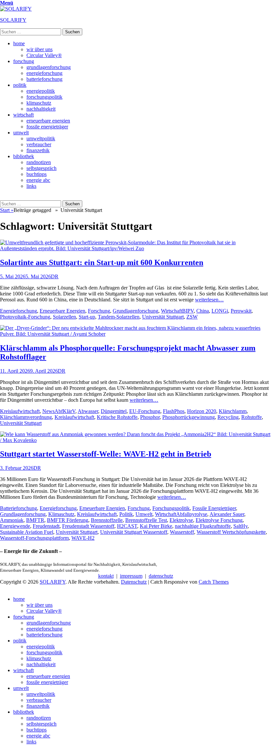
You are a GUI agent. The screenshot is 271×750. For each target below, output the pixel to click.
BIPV (188, 311)
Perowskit (241, 311)
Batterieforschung (18, 508)
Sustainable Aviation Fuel (26, 532)
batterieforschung (44, 79)
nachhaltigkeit (41, 109)
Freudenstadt (46, 526)
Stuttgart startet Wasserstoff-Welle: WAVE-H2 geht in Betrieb (105, 454)
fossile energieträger (47, 126)
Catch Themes (214, 582)
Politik (126, 514)
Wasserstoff (182, 532)
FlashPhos (173, 411)
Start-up (87, 317)
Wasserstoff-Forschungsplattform (34, 538)
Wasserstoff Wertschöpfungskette (231, 532)
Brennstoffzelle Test (146, 520)
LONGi (220, 311)
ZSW (192, 317)
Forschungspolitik (171, 508)
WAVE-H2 (83, 538)
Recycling (228, 417)
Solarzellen (64, 317)
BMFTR (35, 520)
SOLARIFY (13, 20)
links (31, 186)
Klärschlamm (233, 411)
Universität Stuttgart (163, 317)
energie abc (38, 180)
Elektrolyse (181, 520)
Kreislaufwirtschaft (20, 411)
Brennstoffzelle (107, 520)
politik (19, 85)
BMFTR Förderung (67, 520)
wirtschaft (23, 115)
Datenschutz (134, 582)
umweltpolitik (40, 138)
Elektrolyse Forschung (219, 520)
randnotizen (38, 162)
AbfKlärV (65, 411)
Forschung (99, 311)
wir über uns (39, 49)
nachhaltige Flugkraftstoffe (203, 526)
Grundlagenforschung (135, 311)
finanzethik (38, 150)
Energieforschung (18, 311)
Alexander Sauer (227, 514)
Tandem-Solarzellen (118, 317)
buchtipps (36, 174)
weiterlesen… (209, 299)
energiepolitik (40, 91)
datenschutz (161, 576)
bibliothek (23, 156)
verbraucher (38, 144)
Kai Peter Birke (156, 526)
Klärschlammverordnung (26, 417)
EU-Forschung (144, 411)
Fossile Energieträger (214, 508)
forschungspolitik (44, 97)
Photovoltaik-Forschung (25, 317)
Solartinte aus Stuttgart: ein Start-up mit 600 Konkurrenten (101, 262)
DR (54, 276)
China (202, 311)
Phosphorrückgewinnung (188, 417)
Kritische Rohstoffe (117, 417)
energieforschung (44, 73)
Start (7, 210)
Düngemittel (114, 411)
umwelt (21, 132)
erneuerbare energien (48, 120)
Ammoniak (11, 520)
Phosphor (150, 417)
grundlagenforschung (48, 67)
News (48, 411)
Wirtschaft (171, 311)
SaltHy (240, 526)
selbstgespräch (41, 168)
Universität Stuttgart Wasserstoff (133, 532)
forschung (23, 61)
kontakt (106, 576)
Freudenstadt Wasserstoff (88, 526)
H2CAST (127, 526)
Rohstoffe (251, 417)
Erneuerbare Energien (62, 311)
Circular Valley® (44, 55)
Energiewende (15, 526)
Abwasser (88, 411)
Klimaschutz (61, 514)
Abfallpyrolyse (191, 514)
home (19, 43)
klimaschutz (38, 103)
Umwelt (144, 514)
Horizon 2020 (201, 411)
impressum (131, 576)
